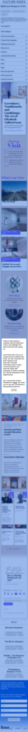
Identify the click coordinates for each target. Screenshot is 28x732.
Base (15, 382)
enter (14, 390)
